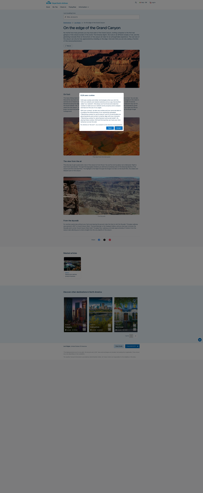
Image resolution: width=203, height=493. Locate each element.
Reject (110, 128)
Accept (118, 128)
